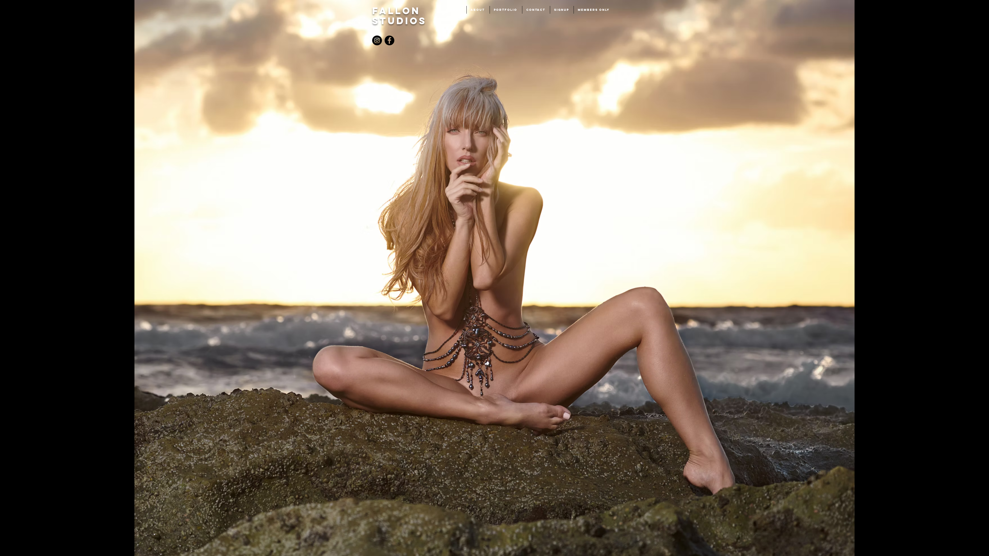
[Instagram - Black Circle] (377, 40)
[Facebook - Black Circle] (389, 40)
